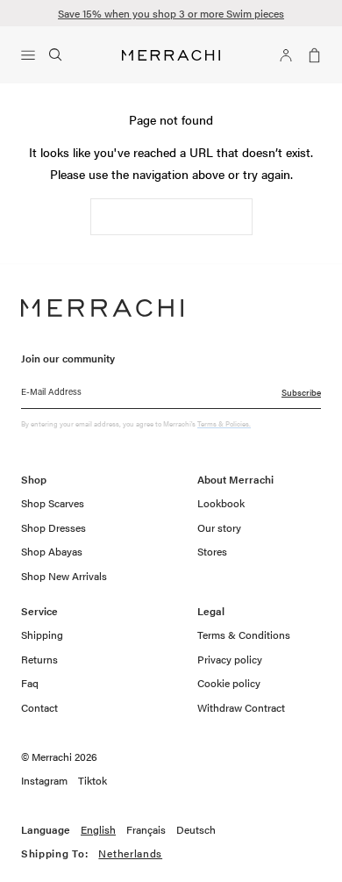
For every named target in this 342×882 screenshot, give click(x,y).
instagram (44, 781)
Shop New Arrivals (64, 576)
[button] (31, 55)
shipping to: (108, 854)
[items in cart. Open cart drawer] (310, 55)
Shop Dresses (53, 527)
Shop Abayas (51, 551)
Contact (39, 707)
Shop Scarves (52, 503)
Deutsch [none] (196, 830)
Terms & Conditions (243, 634)
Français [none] (146, 830)
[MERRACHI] (171, 55)
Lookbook (221, 503)
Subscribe (301, 392)
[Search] (56, 55)
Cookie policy (228, 683)
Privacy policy (229, 659)
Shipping (42, 634)
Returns (39, 659)
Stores (212, 551)
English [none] (98, 830)
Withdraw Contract (241, 707)
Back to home (171, 217)
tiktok (92, 781)
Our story (219, 527)
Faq (30, 683)
